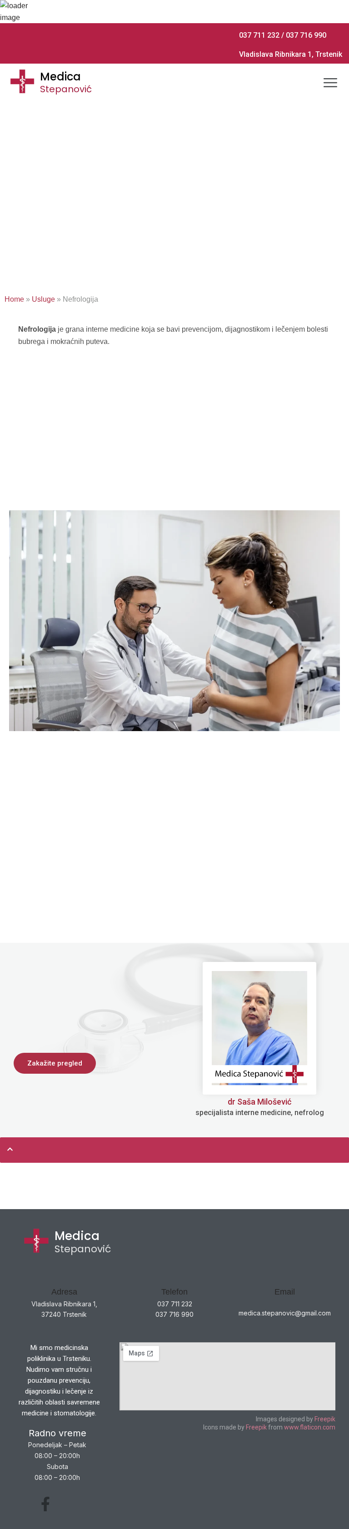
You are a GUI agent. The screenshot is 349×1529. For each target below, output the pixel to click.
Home (14, 299)
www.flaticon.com (309, 1427)
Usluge (43, 299)
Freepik (324, 1419)
